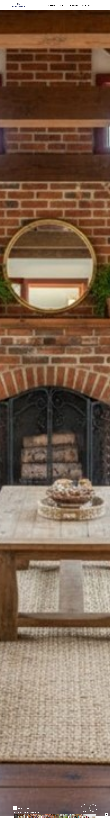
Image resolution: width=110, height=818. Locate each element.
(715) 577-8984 (86, 5)
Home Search (52, 5)
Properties (62, 5)
